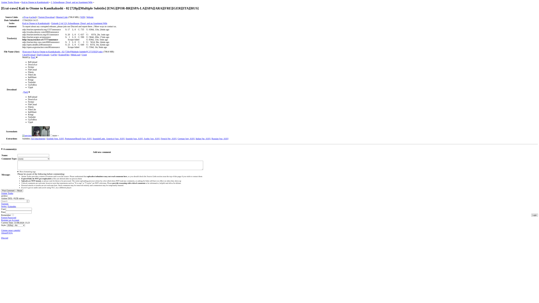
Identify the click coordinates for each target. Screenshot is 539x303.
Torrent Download (46, 17)
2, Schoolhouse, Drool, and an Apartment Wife (72, 2)
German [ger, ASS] (186, 138)
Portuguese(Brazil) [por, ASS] (78, 138)
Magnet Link (62, 17)
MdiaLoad (75, 55)
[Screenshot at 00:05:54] (41, 135)
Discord (4, 238)
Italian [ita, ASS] (203, 138)
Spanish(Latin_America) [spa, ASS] (109, 138)
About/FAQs (7, 233)
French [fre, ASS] (168, 138)
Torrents (4, 204)
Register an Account (10, 220)
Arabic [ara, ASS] (152, 138)
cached (33, 17)
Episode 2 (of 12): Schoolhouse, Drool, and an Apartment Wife (79, 23)
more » (55, 135)
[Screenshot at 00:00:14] (27, 135)
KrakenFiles (64, 55)
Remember (6, 215)
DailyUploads (43, 55)
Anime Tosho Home (10, 2)
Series (3, 206)
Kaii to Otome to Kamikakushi (35, 2)
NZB (82, 17)
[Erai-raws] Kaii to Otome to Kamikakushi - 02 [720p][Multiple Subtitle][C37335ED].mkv (62, 51)
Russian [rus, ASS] (220, 138)
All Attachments (38, 138)
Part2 (25, 92)
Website (89, 17)
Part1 (33, 57)
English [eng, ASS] (55, 138)
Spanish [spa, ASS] (134, 138)
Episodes (12, 206)
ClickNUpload (28, 55)
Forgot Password (8, 217)
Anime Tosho (7, 193)
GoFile (54, 55)
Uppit (84, 55)
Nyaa (25, 17)
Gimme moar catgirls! (10, 230)
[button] (51, 135)
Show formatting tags (28, 172)
